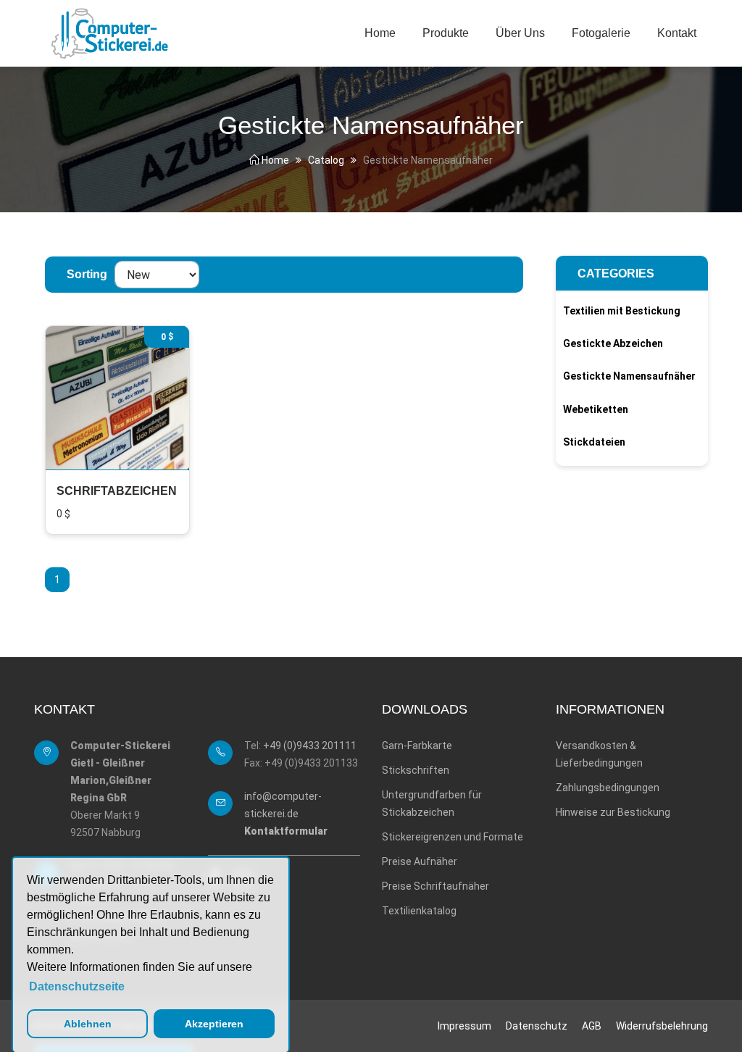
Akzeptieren (214, 1024)
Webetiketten (595, 409)
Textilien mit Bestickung (621, 311)
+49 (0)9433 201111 (310, 745)
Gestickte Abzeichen (613, 343)
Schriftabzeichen (117, 491)
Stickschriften (415, 770)
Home (380, 33)
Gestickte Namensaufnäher (629, 376)
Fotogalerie (601, 33)
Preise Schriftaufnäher (435, 886)
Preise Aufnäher (419, 861)
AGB (591, 1026)
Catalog (326, 160)
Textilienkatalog (419, 911)
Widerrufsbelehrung (662, 1026)
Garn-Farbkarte (417, 745)
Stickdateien (594, 442)
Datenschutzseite (77, 986)
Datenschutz (536, 1026)
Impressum (464, 1026)
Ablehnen (88, 1024)
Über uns (520, 33)
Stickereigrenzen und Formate (452, 837)
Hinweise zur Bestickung (613, 812)
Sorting (87, 274)
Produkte (445, 33)
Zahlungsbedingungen (607, 787)
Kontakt (676, 33)
